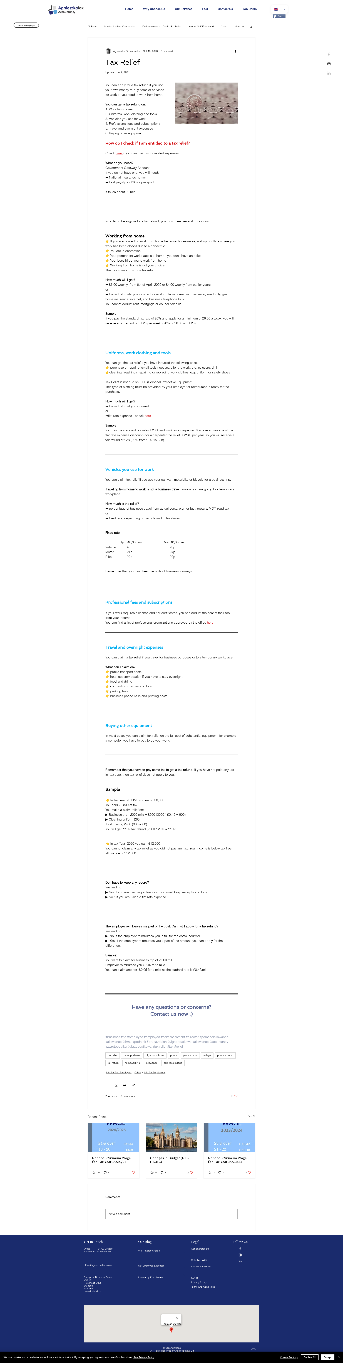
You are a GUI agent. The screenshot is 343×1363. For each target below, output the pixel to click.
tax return (113, 1062)
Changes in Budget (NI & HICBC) (169, 1160)
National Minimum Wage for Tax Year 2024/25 (111, 1160)
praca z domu (225, 1055)
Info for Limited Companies (119, 26)
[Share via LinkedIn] (124, 1085)
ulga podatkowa (155, 1055)
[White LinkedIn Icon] (240, 1261)
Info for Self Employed (201, 26)
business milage (173, 1062)
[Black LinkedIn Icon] (329, 73)
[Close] (339, 1357)
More (237, 26)
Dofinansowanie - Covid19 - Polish (161, 26)
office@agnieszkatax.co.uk (98, 1265)
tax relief (112, 1055)
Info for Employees (154, 1072)
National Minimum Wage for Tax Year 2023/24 (227, 1160)
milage (207, 1055)
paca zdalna (190, 1055)
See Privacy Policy (143, 1357)
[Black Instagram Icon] (329, 64)
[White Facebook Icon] (240, 1249)
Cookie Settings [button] (289, 1357)
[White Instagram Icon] (240, 1255)
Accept (327, 1357)
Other (224, 26)
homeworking (132, 1062)
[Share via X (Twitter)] (116, 1085)
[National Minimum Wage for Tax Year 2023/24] (229, 1137)
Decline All (309, 1357)
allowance (152, 1062)
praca (173, 1055)
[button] (251, 26)
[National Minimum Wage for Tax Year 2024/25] (113, 1137)
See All (251, 1116)
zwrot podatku (131, 1055)
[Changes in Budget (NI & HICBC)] (171, 1137)
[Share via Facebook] (107, 1085)
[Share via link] (133, 1085)
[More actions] (235, 51)
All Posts (92, 26)
